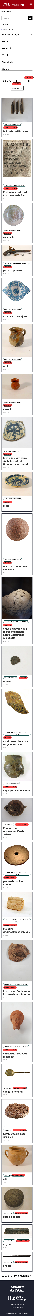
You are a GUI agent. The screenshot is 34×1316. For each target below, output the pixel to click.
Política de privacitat (17, 1304)
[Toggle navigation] (30, 4)
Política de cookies (17, 1307)
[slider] (16, 81)
